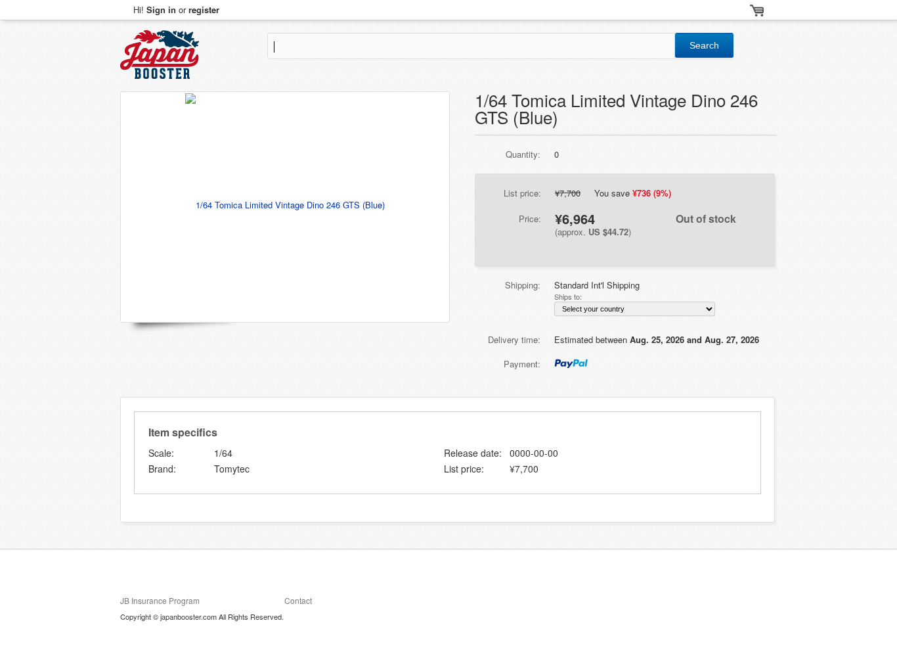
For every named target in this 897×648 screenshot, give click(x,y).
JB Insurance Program (160, 600)
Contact (298, 600)
